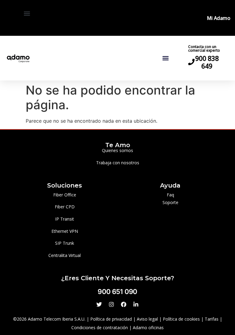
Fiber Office (64, 195)
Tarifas (211, 319)
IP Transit (64, 219)
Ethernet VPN (64, 231)
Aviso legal (147, 319)
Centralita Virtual (64, 255)
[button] (27, 13)
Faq (170, 195)
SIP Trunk (64, 243)
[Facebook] (123, 304)
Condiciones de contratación (99, 327)
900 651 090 (117, 292)
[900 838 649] (191, 62)
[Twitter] (99, 304)
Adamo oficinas (148, 327)
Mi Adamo (218, 18)
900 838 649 (207, 62)
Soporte (170, 202)
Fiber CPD (65, 207)
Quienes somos (117, 150)
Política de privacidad (111, 319)
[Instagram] (111, 304)
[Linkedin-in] (136, 304)
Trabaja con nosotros (117, 163)
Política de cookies (181, 319)
